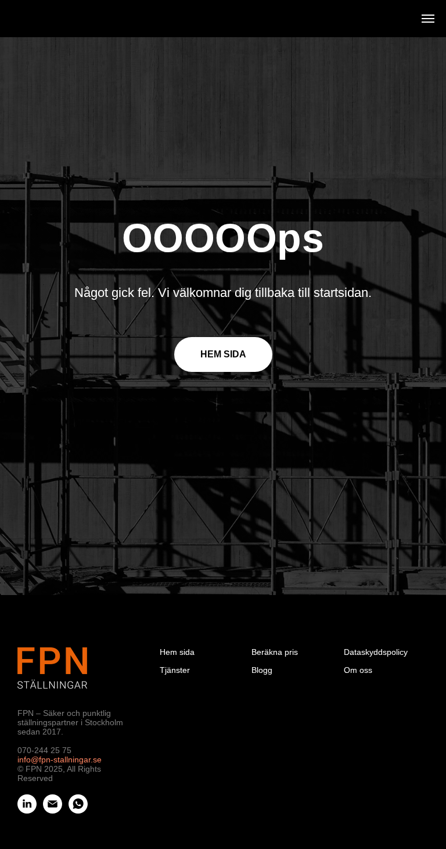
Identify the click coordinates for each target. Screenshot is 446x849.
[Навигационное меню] (428, 19)
